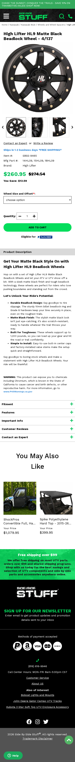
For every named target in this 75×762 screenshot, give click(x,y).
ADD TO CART (38, 227)
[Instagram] (37, 721)
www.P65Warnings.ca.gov (17, 391)
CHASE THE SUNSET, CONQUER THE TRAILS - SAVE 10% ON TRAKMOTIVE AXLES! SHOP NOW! (36, 4)
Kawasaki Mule (28, 25)
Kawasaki (14, 25)
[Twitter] (46, 721)
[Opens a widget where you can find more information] (13, 755)
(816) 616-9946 (37, 666)
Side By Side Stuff (28, 734)
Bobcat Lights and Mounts (37, 695)
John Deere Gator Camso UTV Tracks (37, 701)
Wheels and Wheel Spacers (51, 25)
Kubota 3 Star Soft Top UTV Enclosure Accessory (37, 707)
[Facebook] (29, 721)
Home (5, 25)
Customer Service (37, 677)
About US (37, 683)
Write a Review (43, 143)
